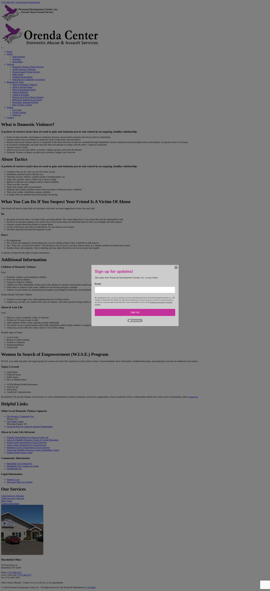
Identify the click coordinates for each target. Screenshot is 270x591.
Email (98, 284)
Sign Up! (135, 312)
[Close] (176, 267)
